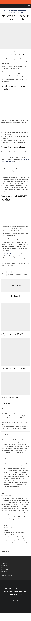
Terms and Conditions (6, 575)
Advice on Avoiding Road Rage (10, 397)
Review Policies (5, 571)
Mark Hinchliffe (7, 10)
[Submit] (19, 54)
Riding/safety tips (22, 10)
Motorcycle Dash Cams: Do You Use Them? (14, 368)
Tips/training (14, 10)
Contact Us (4, 565)
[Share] (7, 54)
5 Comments (16, 12)
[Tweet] (11, 54)
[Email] (23, 54)
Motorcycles (16, 271)
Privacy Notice (5, 569)
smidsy (25, 274)
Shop (2, 573)
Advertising (4, 563)
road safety (10, 274)
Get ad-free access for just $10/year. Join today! (15, 1)
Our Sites (3, 567)
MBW (9, 271)
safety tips (18, 274)
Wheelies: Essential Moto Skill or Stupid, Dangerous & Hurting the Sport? (13, 334)
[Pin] (15, 54)
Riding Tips (23, 271)
